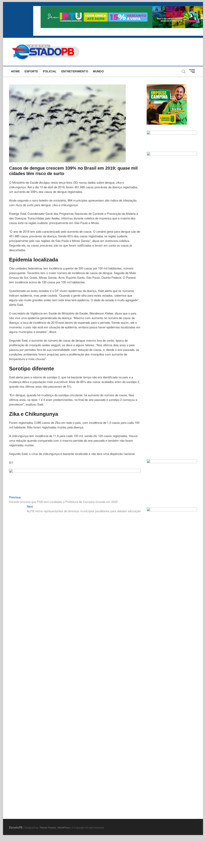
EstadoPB (16, 827)
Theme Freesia (47, 827)
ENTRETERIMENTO (74, 71)
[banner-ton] (75, 471)
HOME (15, 71)
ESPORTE (31, 71)
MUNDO (98, 71)
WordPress (64, 827)
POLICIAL (50, 71)
